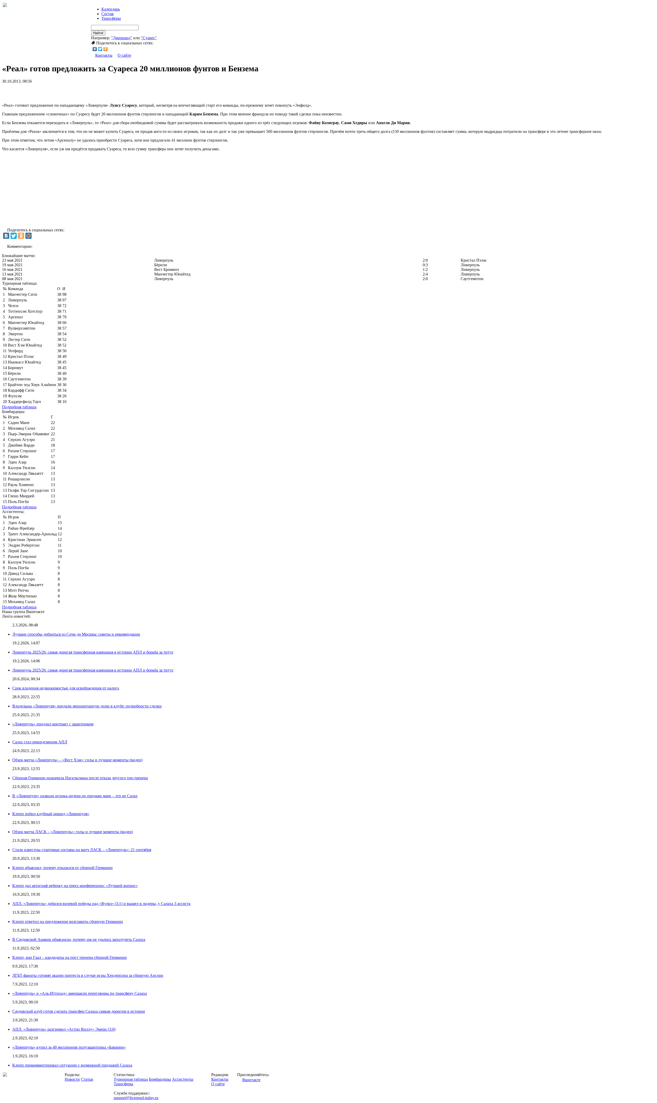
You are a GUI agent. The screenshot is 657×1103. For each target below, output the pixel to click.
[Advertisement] (62, 91)
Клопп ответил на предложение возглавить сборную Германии (67, 921)
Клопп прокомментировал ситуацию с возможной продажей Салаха (72, 1065)
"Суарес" (149, 38)
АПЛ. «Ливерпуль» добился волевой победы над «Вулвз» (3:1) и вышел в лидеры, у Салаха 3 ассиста (101, 903)
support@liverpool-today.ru (136, 1098)
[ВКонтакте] (95, 49)
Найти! (98, 33)
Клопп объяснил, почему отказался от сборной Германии (62, 867)
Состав (107, 14)
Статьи (87, 1079)
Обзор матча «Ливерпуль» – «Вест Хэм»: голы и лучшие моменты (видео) (77, 760)
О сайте (124, 55)
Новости (72, 1079)
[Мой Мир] (28, 236)
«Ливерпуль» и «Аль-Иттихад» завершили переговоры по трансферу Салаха (79, 993)
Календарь (110, 9)
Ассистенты (182, 1079)
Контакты (103, 55)
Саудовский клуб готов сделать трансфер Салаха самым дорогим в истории (78, 1011)
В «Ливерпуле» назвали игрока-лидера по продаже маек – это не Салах (75, 796)
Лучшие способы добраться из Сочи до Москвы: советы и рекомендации (76, 634)
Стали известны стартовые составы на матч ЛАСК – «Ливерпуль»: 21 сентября (81, 850)
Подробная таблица (19, 407)
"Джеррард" (121, 38)
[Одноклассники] (105, 49)
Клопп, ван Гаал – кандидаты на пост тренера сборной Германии (69, 957)
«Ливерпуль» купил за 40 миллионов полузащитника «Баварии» (69, 1047)
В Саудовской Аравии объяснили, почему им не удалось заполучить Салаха (78, 939)
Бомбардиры (160, 1079)
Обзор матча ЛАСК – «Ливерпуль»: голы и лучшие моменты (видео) (72, 832)
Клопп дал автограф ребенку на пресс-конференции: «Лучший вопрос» (75, 885)
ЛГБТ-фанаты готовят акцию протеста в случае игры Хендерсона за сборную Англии (87, 975)
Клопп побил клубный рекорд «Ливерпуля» (50, 814)
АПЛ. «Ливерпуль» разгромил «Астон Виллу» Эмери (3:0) (63, 1029)
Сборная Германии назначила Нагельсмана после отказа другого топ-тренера (80, 778)
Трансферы (111, 18)
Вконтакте (251, 1080)
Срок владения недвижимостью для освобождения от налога (65, 688)
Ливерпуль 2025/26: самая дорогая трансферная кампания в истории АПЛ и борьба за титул (92, 652)
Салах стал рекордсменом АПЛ (39, 742)
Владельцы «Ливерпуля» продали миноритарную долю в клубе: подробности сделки (87, 706)
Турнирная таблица (131, 1079)
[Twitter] (100, 49)
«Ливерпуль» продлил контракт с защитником (52, 724)
